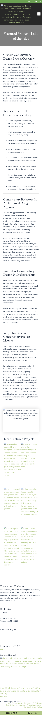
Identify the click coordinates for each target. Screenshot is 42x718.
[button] (37, 14)
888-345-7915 (5, 632)
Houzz (2, 649)
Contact (27, 707)
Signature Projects (26, 705)
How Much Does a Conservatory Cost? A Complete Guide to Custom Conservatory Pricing (20, 691)
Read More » (4, 696)
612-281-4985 (5, 623)
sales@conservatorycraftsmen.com (13, 638)
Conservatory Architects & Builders (27, 703)
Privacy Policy (36, 707)
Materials (38, 705)
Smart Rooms (12, 705)
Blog (9, 703)
